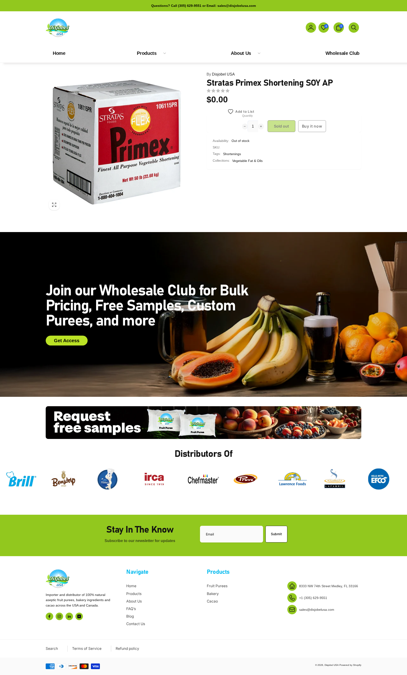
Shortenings (232, 154)
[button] (339, 27)
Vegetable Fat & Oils (247, 161)
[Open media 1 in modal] (117, 142)
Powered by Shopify (350, 665)
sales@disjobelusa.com (316, 609)
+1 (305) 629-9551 (313, 598)
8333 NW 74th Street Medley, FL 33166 (328, 586)
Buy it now (312, 126)
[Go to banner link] (203, 422)
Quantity (247, 115)
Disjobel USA (221, 74)
